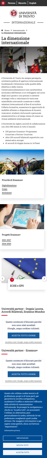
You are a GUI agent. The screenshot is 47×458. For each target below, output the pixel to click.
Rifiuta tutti (22, 445)
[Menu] (3, 3)
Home (7, 30)
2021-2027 (6, 240)
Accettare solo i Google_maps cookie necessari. (23, 342)
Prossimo (44, 278)
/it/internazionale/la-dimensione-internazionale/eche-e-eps (27, 284)
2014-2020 (6, 243)
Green (4, 189)
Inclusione (7, 192)
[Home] (23, 13)
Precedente (2, 278)
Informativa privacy (12, 430)
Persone (12, 3)
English (32, 3)
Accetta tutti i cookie (24, 335)
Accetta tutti (22, 452)
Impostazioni (22, 438)
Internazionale (19, 30)
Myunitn (23, 3)
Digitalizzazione (9, 185)
